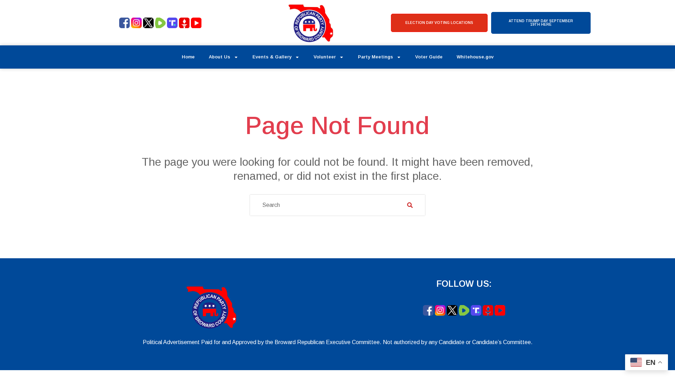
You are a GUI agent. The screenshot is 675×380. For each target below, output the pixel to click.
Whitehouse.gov (475, 56)
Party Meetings (375, 56)
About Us (219, 56)
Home (188, 56)
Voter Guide (429, 56)
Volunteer (325, 56)
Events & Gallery (271, 56)
